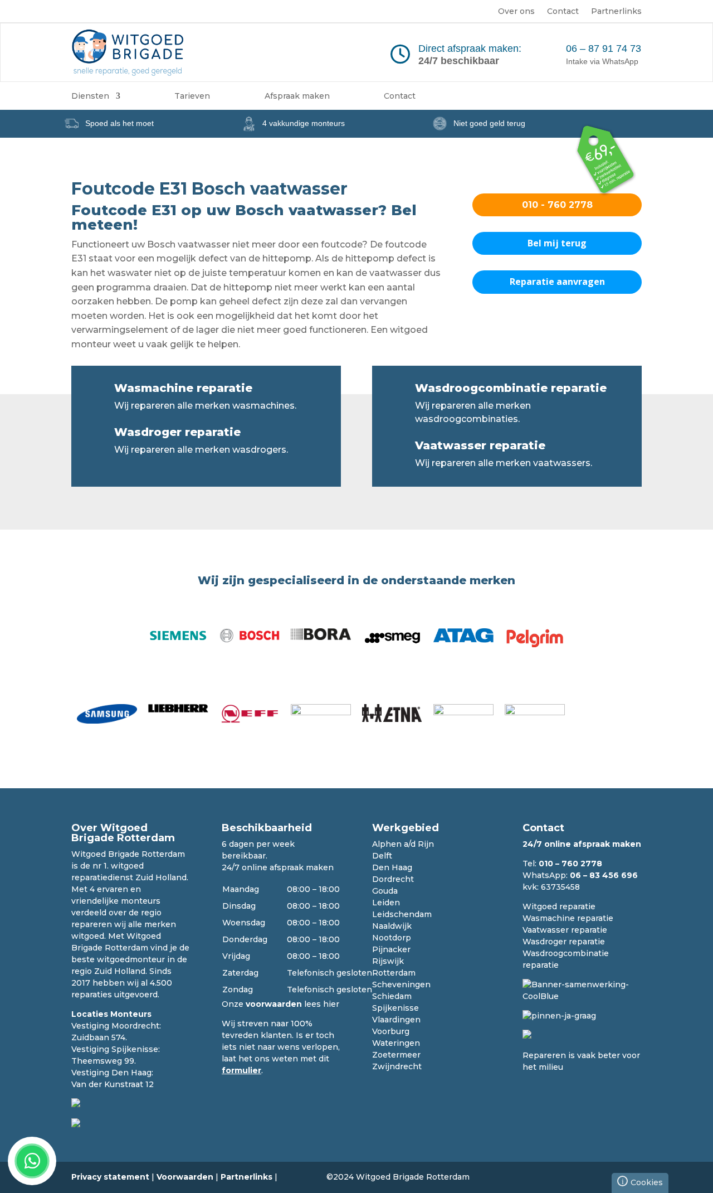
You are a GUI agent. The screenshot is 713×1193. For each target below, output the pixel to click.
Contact (563, 11)
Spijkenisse (395, 1008)
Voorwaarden (185, 1177)
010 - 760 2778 (557, 205)
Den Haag (392, 867)
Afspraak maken (297, 96)
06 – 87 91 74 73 (603, 48)
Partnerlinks (616, 11)
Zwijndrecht (397, 1066)
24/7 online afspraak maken (278, 867)
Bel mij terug (557, 243)
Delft (382, 856)
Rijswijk (388, 961)
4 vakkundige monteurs (303, 123)
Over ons (516, 11)
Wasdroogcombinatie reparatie (511, 388)
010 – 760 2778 (570, 864)
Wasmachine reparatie (183, 388)
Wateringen (396, 1043)
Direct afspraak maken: (469, 48)
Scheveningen (401, 984)
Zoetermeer (396, 1055)
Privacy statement (110, 1177)
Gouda (385, 891)
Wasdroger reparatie (177, 432)
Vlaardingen (396, 1020)
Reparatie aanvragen (557, 281)
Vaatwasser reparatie (480, 445)
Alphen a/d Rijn (403, 844)
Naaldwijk (392, 926)
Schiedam (392, 996)
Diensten (90, 96)
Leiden (386, 903)
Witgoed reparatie (558, 906)
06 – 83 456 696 (604, 875)
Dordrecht (393, 879)
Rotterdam (394, 973)
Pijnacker (391, 949)
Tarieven (192, 96)
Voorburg (390, 1031)
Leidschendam (402, 914)
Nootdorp (391, 938)
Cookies (642, 1181)
